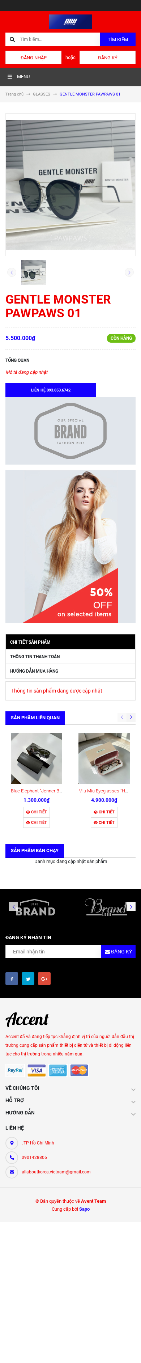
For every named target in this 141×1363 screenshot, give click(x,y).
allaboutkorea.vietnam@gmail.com (56, 1171)
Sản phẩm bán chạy (35, 850)
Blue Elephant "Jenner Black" (40, 790)
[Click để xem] (70, 185)
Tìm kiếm (118, 39)
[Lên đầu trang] (129, 1349)
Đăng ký (108, 57)
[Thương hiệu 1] (35, 907)
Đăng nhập (34, 57)
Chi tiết (38, 812)
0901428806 (34, 1157)
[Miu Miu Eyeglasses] (104, 758)
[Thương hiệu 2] (106, 907)
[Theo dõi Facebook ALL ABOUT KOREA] (11, 978)
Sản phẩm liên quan (35, 717)
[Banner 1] (70, 431)
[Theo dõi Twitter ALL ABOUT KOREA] (28, 978)
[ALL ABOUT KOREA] (30, 1019)
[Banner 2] (70, 546)
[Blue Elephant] (36, 758)
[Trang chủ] (70, 21)
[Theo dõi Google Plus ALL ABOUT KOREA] (44, 978)
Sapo (84, 1209)
